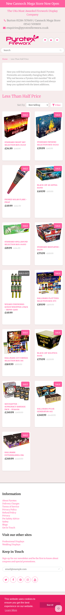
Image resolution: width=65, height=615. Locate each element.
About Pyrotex (9, 500)
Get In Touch (8, 527)
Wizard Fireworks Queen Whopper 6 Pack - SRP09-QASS (16, 307)
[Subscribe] (59, 569)
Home (5, 59)
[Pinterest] (20, 580)
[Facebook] (13, 580)
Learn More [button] (11, 610)
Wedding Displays (11, 544)
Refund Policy (9, 512)
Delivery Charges (10, 503)
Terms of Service (10, 506)
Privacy (6, 515)
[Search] (61, 50)
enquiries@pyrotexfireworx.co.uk (27, 27)
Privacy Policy (9, 509)
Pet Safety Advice (10, 518)
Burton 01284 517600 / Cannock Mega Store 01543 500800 (33, 22)
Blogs (5, 524)
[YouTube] (35, 580)
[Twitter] (6, 580)
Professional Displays (13, 541)
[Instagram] (28, 580)
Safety (5, 521)
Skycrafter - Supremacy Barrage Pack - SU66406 (15, 407)
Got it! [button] (50, 605)
